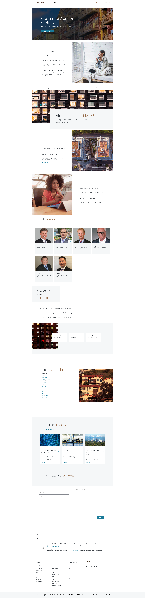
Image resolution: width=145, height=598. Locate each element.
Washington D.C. (46, 379)
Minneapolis (45, 386)
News (100, 2)
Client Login (71, 576)
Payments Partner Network (73, 568)
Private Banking (38, 577)
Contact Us (103, 2)
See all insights (50, 429)
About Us (67, 2)
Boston (43, 375)
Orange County (45, 391)
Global (109, 2)
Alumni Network (72, 575)
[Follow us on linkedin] (86, 566)
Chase (70, 565)
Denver (44, 384)
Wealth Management (39, 581)
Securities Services (39, 579)
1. (37, 538)
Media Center (54, 583)
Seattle (43, 401)
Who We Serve (56, 2)
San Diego (44, 397)
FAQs (77, 87)
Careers (97, 2)
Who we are (67, 87)
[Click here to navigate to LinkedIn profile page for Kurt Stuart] (70, 241)
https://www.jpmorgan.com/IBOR (52, 546)
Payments (37, 574)
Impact (53, 576)
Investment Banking (39, 570)
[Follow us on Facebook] (91, 566)
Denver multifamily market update (92, 451)
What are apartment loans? (49, 88)
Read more (43, 462)
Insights (62, 2)
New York (44, 377)
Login (106, 2)
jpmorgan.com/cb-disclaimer (74, 550)
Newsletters (54, 587)
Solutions (49, 2)
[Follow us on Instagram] (94, 566)
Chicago (44, 382)
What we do (58, 87)
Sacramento (45, 395)
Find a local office (86, 87)
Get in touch (47, 31)
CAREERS (53, 563)
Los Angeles (45, 390)
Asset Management (39, 565)
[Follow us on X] (89, 566)
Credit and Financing (39, 568)
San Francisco (45, 399)
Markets (37, 572)
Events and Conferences (56, 574)
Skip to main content (5, 1)
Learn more (45, 162)
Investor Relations (55, 581)
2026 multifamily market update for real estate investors (49, 451)
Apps (53, 572)
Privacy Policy (42, 596)
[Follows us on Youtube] (96, 566)
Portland (44, 393)
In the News (66, 450)
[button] (143, 595)
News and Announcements (56, 585)
